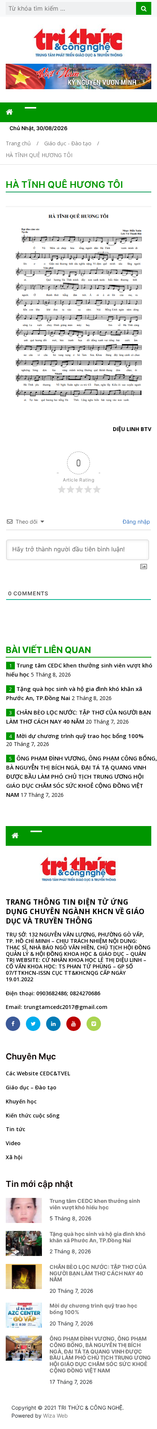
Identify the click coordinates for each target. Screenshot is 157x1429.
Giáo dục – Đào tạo (31, 1087)
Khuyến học (21, 1101)
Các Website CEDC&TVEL (38, 1073)
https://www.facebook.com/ (13, 1024)
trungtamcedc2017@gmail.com (65, 1006)
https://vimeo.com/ (94, 1024)
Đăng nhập (135, 521)
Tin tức (15, 1129)
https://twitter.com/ (33, 1024)
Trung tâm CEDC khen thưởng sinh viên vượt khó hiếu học (95, 1204)
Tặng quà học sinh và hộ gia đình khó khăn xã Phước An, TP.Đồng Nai (98, 1237)
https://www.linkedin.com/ (53, 1024)
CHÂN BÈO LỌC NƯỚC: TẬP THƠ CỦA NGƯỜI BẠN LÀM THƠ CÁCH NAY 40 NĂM (98, 1273)
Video (13, 1143)
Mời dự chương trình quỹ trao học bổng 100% (80, 736)
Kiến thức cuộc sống (32, 1115)
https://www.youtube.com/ (73, 1024)
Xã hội (14, 1157)
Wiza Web (55, 1415)
